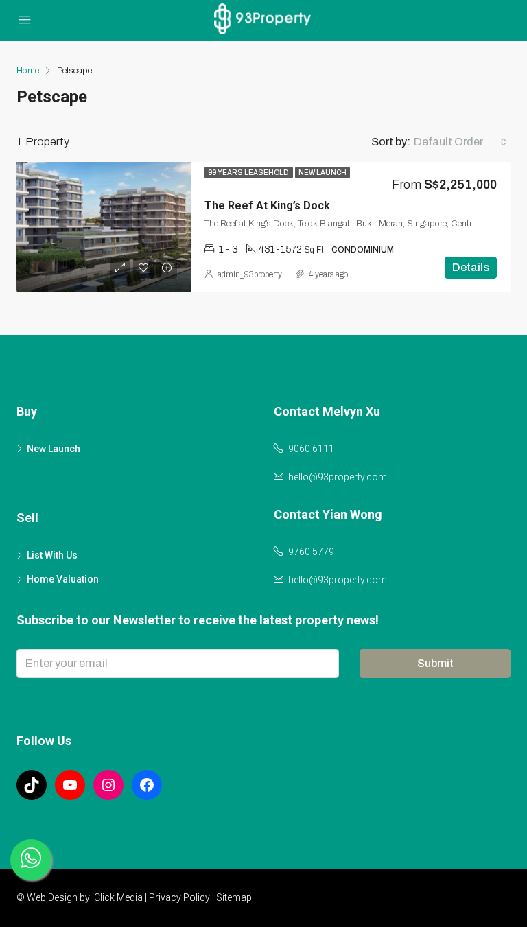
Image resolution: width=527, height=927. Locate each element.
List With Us (52, 555)
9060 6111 (311, 448)
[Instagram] (108, 785)
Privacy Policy (179, 897)
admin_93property (250, 274)
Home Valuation (63, 579)
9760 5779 (311, 551)
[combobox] (460, 142)
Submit (435, 663)
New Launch (322, 172)
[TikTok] (31, 785)
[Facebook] (147, 785)
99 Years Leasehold (249, 172)
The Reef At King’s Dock (267, 205)
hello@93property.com (337, 476)
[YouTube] (70, 785)
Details (470, 267)
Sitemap (234, 897)
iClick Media (117, 897)
